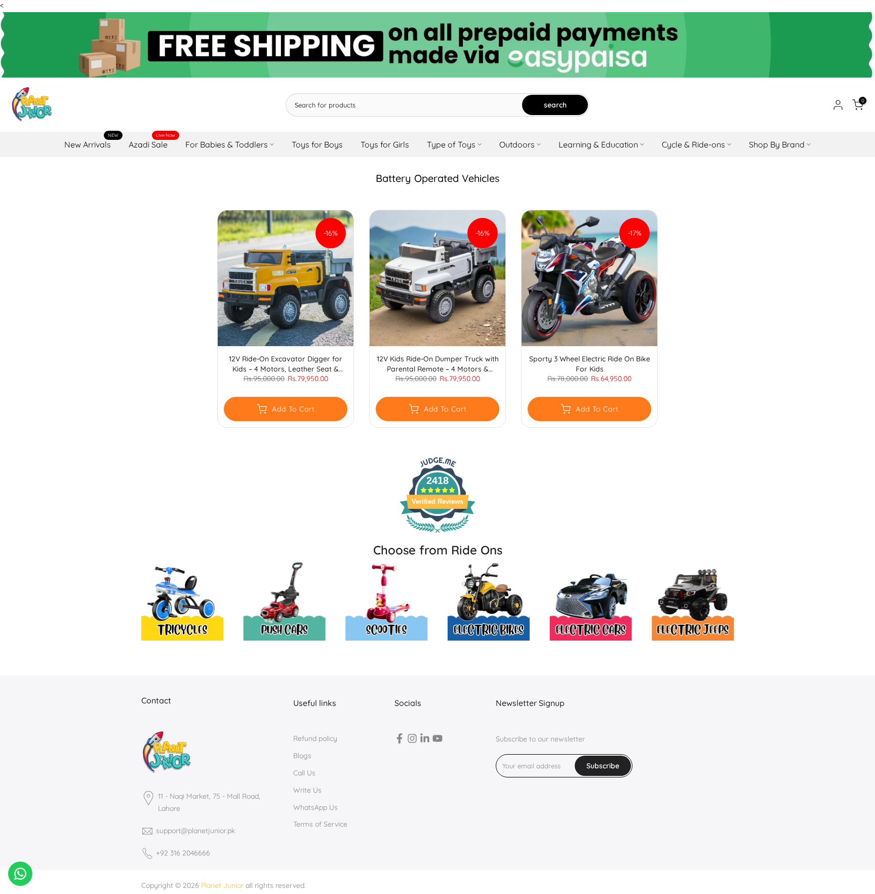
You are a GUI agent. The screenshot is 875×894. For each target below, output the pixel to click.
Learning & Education (598, 144)
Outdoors (517, 144)
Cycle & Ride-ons (693, 144)
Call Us (304, 772)
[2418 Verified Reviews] (437, 534)
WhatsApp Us (315, 807)
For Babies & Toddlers (226, 144)
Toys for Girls (385, 144)
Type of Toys (451, 144)
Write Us (307, 790)
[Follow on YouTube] (437, 740)
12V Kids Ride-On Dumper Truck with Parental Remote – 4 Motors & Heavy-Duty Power (438, 364)
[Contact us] (20, 874)
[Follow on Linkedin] (425, 740)
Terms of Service (320, 824)
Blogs (302, 755)
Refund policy (315, 738)
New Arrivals (91, 144)
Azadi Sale (152, 144)
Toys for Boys (317, 144)
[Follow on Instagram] (412, 740)
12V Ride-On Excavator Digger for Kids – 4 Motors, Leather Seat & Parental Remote (285, 364)
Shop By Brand (777, 144)
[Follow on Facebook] (399, 740)
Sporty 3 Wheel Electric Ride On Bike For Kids (589, 364)
